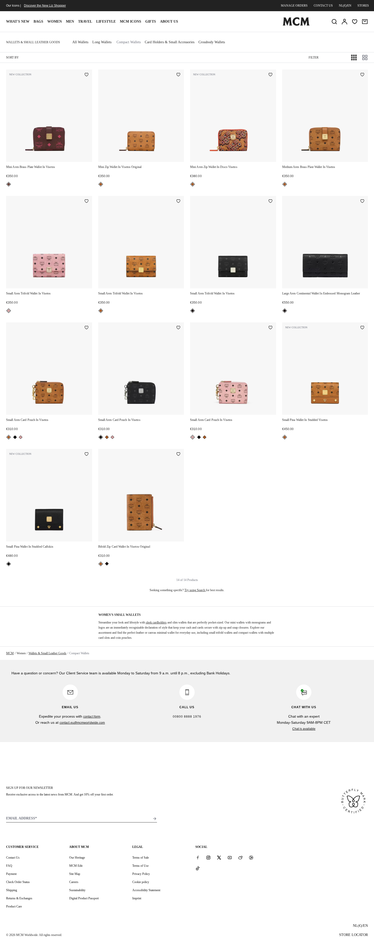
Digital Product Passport (84, 898)
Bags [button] (38, 21)
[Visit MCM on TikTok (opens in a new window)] (197, 868)
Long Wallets (101, 42)
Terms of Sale (140, 857)
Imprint (136, 898)
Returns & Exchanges (19, 898)
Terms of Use (140, 866)
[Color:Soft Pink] (8, 310)
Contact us (323, 5)
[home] (296, 25)
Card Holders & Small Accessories (169, 42)
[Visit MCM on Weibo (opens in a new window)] (240, 857)
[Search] (334, 22)
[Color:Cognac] (100, 184)
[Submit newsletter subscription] (154, 818)
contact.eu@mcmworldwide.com (82, 722)
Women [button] (54, 21)
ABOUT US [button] (169, 21)
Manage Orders (294, 5)
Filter (314, 57)
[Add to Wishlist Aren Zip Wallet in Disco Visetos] (270, 75)
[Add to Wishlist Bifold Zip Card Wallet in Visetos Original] (178, 454)
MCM (10, 653)
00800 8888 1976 (187, 716)
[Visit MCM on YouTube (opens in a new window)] (229, 857)
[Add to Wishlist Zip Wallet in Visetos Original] (178, 75)
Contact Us (13, 857)
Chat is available (303, 729)
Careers (73, 882)
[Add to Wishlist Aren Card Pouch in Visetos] (86, 328)
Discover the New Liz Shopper (45, 5)
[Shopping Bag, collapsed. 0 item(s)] (365, 22)
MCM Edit (75, 866)
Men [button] (70, 21)
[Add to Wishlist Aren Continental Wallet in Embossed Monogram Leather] (362, 201)
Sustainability (77, 890)
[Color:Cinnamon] (8, 184)
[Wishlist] (355, 22)
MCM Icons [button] (130, 21)
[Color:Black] (192, 310)
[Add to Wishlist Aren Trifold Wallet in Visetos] (86, 201)
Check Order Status (18, 882)
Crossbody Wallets (211, 42)
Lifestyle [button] (106, 21)
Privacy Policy (141, 874)
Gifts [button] (150, 21)
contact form (91, 716)
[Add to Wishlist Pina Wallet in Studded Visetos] (362, 328)
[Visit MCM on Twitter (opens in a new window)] (219, 857)
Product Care (14, 906)
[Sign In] (344, 22)
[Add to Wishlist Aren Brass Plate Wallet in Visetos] (86, 75)
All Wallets (80, 42)
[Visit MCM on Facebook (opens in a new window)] (197, 857)
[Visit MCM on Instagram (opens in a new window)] (208, 857)
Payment (11, 874)
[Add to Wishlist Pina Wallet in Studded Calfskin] (86, 454)
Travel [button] (85, 21)
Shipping (11, 890)
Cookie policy (140, 882)
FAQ (9, 866)
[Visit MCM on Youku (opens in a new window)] (251, 857)
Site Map (74, 874)
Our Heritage (77, 857)
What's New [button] (18, 21)
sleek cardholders (156, 622)
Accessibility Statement (146, 890)
